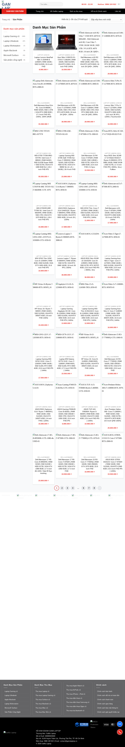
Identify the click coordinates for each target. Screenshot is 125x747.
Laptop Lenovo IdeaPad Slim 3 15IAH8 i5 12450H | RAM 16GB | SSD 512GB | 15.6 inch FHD (43, 61)
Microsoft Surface (11, 55)
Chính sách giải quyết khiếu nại (108, 712)
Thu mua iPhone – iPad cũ (75, 694)
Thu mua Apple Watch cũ (75, 686)
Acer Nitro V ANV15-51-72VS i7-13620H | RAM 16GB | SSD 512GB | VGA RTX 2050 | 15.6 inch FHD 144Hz (66, 61)
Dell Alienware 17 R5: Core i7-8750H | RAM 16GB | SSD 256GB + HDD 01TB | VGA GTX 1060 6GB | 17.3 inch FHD (66, 465)
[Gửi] (61, 4)
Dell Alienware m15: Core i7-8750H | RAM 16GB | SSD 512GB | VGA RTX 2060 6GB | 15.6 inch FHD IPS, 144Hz (112, 214)
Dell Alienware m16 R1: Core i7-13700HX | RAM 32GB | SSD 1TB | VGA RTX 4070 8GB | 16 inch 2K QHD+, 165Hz (66, 109)
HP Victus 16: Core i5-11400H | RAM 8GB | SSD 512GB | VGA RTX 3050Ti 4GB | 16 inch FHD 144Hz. (90, 363)
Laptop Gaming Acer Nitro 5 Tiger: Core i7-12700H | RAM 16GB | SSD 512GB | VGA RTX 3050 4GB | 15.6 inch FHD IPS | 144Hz (113, 264)
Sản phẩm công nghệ (13, 60)
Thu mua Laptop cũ (42, 691)
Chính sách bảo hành (104, 691)
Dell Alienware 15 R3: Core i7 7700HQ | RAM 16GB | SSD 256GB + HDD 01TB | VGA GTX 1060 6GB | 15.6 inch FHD (113, 364)
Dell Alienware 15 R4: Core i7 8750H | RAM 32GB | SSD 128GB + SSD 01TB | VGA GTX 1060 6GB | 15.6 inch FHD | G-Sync (89, 161)
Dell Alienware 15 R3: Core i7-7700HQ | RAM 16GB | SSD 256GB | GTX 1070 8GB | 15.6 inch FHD (90, 464)
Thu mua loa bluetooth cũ (75, 710)
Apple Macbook (10, 50)
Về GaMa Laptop (56, 11)
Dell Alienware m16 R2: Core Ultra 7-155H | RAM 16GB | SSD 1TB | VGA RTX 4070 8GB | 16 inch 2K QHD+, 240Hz (89, 61)
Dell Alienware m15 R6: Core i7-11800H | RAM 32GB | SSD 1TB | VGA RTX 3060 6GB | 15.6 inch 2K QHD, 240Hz (90, 109)
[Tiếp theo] (99, 488)
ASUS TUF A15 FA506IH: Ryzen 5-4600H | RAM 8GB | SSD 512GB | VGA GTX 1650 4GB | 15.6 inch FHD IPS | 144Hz (89, 415)
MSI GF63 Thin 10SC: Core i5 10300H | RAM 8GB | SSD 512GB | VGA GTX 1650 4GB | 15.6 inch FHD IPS (43, 263)
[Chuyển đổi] (27, 36)
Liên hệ (118, 11)
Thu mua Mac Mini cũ (43, 712)
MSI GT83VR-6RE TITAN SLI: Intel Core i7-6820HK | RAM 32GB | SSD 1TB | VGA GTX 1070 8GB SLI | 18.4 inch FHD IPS (43, 214)
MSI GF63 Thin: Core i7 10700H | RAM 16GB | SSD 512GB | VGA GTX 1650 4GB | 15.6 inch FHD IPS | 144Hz (89, 212)
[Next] (118, 586)
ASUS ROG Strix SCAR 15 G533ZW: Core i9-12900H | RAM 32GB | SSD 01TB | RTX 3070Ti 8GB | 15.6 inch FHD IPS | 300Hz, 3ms (89, 264)
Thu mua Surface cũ (43, 699)
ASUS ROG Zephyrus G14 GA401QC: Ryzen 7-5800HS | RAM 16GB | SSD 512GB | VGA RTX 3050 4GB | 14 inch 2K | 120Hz (66, 214)
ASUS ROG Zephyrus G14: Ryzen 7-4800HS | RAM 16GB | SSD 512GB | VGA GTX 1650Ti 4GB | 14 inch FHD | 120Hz (43, 415)
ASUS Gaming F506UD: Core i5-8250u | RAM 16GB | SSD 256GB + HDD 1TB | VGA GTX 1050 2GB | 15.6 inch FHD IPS (66, 415)
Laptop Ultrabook (11, 41)
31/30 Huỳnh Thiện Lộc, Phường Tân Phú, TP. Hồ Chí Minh (63, 738)
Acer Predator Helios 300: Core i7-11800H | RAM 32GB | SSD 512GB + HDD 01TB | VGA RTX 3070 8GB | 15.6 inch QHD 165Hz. (112, 415)
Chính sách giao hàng (105, 704)
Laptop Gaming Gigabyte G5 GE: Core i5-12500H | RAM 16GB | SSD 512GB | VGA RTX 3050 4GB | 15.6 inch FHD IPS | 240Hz (66, 314)
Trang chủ (40, 11)
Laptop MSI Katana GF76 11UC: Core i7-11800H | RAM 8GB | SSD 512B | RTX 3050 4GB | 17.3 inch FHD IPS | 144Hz (66, 364)
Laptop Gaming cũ (11, 36)
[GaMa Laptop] (18, 4)
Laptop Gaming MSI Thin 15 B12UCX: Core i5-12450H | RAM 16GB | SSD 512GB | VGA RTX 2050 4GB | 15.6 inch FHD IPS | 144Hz (89, 314)
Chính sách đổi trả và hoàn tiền (108, 695)
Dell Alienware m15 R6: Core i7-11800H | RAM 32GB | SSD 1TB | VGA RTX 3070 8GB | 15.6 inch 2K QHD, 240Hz (113, 61)
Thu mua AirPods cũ (73, 690)
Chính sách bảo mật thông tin (107, 708)
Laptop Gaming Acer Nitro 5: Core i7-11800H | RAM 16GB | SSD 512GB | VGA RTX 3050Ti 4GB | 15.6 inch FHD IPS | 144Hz (113, 314)
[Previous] (7, 586)
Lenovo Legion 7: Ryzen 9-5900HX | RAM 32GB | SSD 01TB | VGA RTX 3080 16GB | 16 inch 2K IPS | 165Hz (66, 263)
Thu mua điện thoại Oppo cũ (76, 706)
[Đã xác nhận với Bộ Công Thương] (81, 724)
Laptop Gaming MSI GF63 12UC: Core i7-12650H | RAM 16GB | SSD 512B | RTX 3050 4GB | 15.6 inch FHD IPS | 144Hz (43, 364)
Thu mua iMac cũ (42, 708)
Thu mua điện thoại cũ (74, 698)
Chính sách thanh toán (105, 699)
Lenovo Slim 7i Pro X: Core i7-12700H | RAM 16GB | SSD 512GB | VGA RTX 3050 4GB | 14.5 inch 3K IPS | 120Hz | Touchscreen (113, 111)
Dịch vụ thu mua (76, 11)
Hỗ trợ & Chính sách (99, 11)
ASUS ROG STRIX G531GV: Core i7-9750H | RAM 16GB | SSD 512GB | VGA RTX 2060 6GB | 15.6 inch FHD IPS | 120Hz (112, 465)
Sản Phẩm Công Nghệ (12, 712)
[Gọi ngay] (120, 732)
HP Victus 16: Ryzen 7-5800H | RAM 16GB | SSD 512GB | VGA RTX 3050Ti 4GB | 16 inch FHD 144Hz (44, 313)
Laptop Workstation (12, 46)
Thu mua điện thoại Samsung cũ (77, 702)
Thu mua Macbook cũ (43, 704)
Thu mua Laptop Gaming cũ (45, 695)
